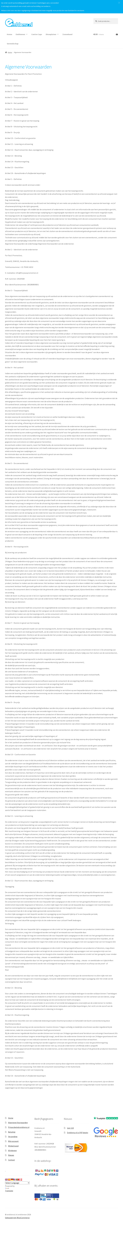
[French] (15, 1179)
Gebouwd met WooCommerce (17, 1217)
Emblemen (20, 34)
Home (9, 34)
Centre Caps (36, 34)
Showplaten (51, 34)
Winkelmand (13, 1146)
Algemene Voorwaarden (18, 1122)
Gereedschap (12, 43)
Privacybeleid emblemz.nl (18, 1127)
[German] (12, 1179)
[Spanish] (9, 1179)
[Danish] (20, 1179)
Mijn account (13, 1141)
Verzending (12, 1136)
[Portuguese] (18, 1179)
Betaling (11, 1132)
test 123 (70, 1128)
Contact (11, 1160)
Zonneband (67, 34)
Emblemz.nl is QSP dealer (77, 1132)
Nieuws (11, 1155)
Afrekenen (12, 1150)
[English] (6, 1179)
